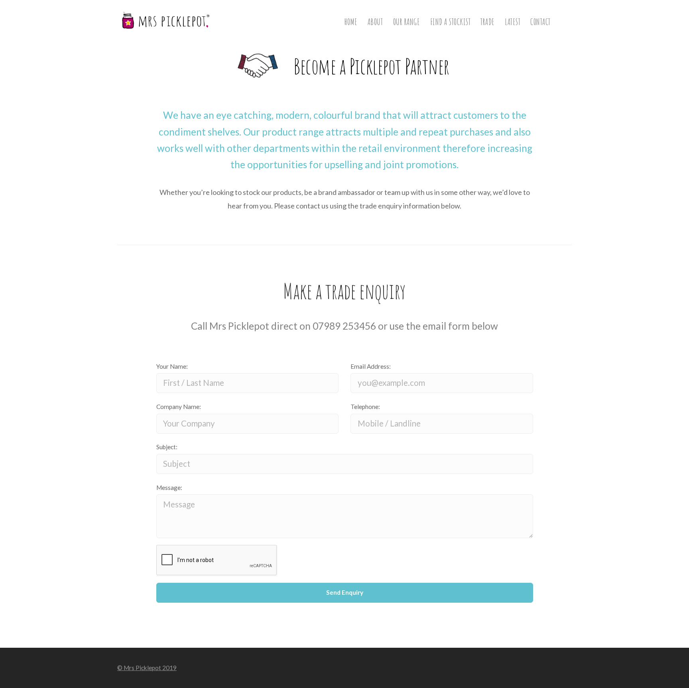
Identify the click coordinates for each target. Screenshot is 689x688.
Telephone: (365, 406)
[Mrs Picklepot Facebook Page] (511, 667)
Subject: (166, 446)
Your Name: (172, 366)
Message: (169, 487)
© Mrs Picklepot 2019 (147, 667)
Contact (540, 21)
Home (351, 21)
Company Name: (178, 406)
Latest (512, 21)
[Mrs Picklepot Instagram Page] (530, 667)
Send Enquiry (344, 592)
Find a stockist (450, 21)
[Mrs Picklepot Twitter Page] (550, 667)
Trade (487, 21)
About (375, 21)
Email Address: (370, 366)
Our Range (406, 21)
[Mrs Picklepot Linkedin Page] (569, 667)
